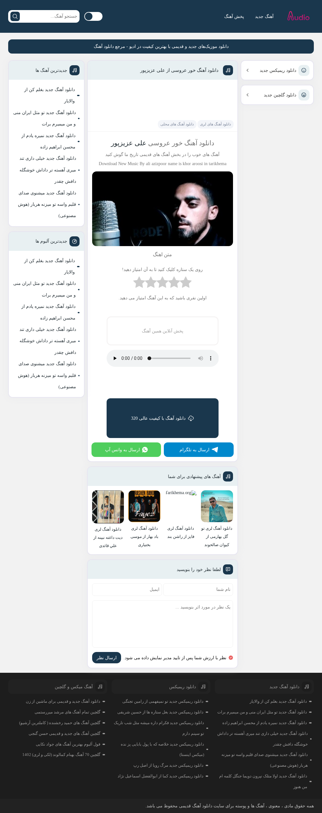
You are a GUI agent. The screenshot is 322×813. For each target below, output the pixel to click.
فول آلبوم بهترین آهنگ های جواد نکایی (68, 744)
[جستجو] (15, 16)
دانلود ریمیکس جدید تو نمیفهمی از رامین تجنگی (162, 701)
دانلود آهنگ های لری (215, 124)
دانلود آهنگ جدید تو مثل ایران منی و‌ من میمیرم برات (44, 118)
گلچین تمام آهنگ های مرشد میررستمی (67, 712)
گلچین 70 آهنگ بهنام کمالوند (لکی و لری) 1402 (61, 754)
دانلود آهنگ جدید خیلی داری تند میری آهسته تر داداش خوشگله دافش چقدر (47, 170)
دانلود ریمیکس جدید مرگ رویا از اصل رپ (168, 765)
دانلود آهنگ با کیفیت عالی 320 (158, 418)
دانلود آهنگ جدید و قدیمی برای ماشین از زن (63, 701)
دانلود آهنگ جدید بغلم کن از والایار (49, 95)
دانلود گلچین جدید (280, 95)
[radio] (186, 283)
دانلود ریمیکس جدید (278, 70)
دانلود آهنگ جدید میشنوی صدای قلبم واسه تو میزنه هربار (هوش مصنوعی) (47, 204)
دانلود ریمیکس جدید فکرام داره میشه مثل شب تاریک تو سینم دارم (159, 728)
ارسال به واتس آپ (122, 449)
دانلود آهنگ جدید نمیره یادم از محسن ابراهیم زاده (48, 141)
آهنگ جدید (264, 16)
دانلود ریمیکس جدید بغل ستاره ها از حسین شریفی (160, 712)
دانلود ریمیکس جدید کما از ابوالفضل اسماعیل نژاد (160, 776)
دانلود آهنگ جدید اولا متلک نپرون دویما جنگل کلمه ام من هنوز (263, 781)
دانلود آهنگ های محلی (177, 124)
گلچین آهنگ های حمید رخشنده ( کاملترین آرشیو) (59, 722)
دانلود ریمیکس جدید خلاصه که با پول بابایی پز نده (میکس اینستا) (162, 749)
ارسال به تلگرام (194, 449)
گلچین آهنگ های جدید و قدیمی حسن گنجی (64, 733)
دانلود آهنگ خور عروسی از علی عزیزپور (179, 70)
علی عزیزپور (129, 143)
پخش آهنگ (234, 16)
